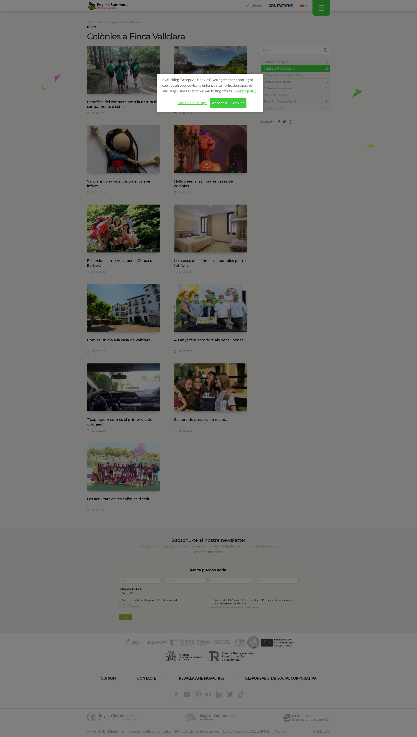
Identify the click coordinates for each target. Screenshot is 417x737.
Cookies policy (245, 91)
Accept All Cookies (228, 103)
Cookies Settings (192, 103)
